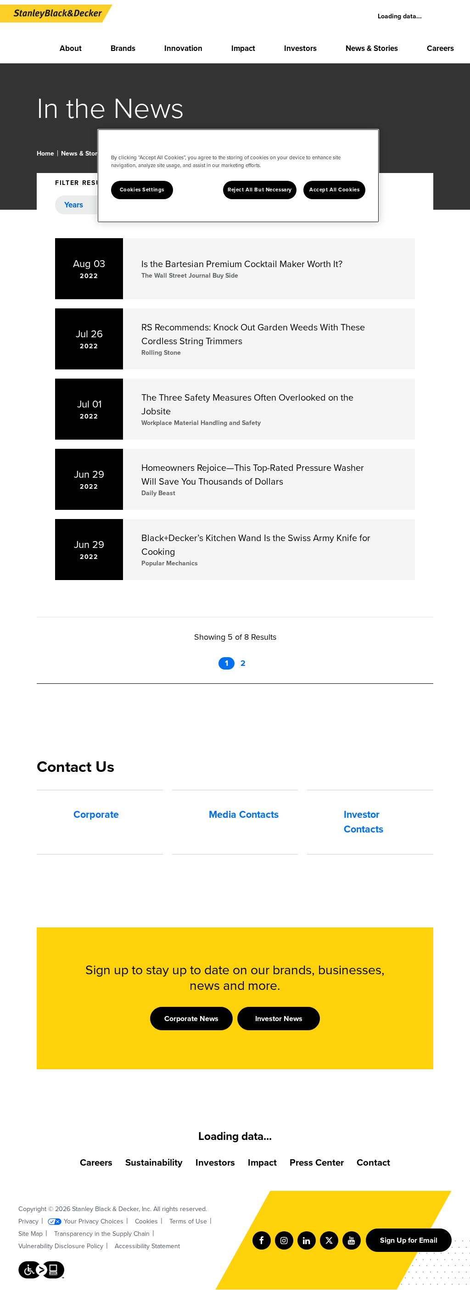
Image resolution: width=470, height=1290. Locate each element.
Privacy (28, 1221)
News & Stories (83, 153)
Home (45, 153)
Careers (96, 1162)
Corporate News (191, 1018)
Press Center (317, 1162)
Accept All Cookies (334, 190)
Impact (262, 1162)
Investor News (278, 1018)
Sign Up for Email (408, 1240)
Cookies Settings (142, 190)
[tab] (100, 814)
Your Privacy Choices (93, 1221)
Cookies (146, 1221)
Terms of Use (188, 1221)
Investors (215, 1162)
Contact (373, 1162)
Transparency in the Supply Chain (102, 1234)
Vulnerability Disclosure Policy (60, 1246)
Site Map (30, 1234)
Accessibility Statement (147, 1246)
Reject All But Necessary (260, 190)
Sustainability (154, 1162)
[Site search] (447, 17)
